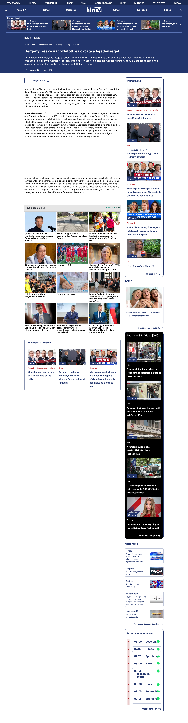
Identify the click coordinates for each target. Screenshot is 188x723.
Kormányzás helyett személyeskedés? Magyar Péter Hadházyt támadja (82, 28)
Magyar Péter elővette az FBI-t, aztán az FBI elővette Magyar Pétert (143, 314)
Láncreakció (132, 611)
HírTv (26, 38)
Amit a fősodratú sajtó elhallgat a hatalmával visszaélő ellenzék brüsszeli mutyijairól (127, 28)
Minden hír (151, 273)
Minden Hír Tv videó (147, 535)
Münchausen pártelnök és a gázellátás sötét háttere (37, 26)
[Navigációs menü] (6, 9)
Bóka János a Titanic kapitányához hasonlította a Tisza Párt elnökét (144, 526)
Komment (93, 368)
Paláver (130, 520)
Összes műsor (149, 708)
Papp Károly (29, 45)
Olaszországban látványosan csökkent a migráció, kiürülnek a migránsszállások (143, 489)
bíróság (59, 45)
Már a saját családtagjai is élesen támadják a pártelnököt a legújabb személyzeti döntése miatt (103, 379)
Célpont (130, 568)
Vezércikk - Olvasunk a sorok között (41, 368)
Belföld (37, 38)
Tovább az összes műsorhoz (146, 624)
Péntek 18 (131, 223)
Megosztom (39, 80)
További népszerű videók (149, 328)
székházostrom (45, 45)
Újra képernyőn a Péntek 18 (169, 25)
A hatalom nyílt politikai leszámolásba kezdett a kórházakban (138, 450)
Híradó (129, 551)
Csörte (129, 581)
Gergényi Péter (72, 45)
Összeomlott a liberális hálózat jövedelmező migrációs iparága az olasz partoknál (144, 372)
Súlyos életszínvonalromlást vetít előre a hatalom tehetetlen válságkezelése (143, 411)
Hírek (61, 368)
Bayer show (132, 593)
